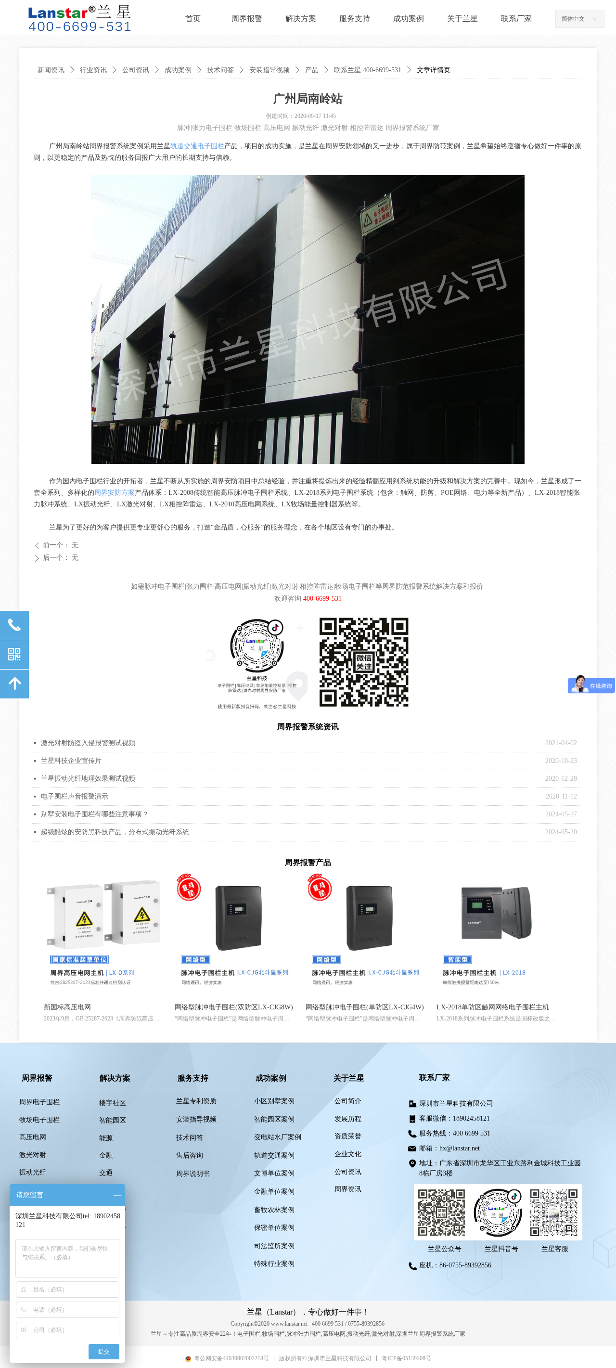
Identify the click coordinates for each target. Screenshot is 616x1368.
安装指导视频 (269, 70)
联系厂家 (516, 18)
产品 (312, 70)
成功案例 (408, 18)
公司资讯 (135, 70)
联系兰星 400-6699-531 (367, 70)
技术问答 (220, 70)
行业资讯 (93, 70)
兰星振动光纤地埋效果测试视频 (88, 778)
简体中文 (573, 18)
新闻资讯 (51, 70)
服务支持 (354, 18)
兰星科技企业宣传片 (71, 760)
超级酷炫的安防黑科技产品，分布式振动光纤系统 (115, 832)
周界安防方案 (114, 492)
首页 (193, 18)
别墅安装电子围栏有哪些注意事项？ (95, 814)
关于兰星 (462, 18)
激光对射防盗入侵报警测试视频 (88, 743)
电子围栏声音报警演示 (74, 796)
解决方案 (300, 18)
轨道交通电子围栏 (197, 146)
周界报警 (246, 18)
